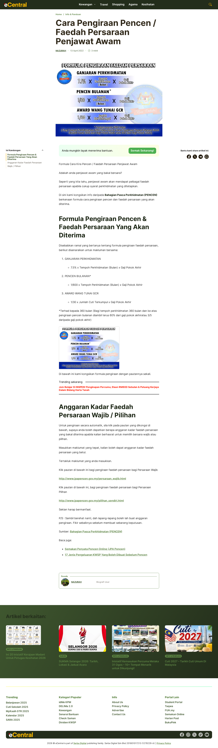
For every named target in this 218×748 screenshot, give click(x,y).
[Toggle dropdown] (95, 4)
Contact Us (118, 714)
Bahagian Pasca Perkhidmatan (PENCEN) (96, 531)
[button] (25, 151)
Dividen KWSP (67, 722)
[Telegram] (201, 156)
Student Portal (173, 702)
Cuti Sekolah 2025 (17, 706)
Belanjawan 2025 (16, 702)
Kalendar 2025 (15, 715)
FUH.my (170, 710)
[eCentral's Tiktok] (200, 734)
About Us (117, 702)
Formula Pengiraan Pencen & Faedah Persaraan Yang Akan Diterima (22, 156)
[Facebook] (189, 156)
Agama (133, 4)
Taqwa (169, 706)
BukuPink (170, 722)
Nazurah (61, 50)
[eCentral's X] (194, 734)
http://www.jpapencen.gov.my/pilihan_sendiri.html (91, 500)
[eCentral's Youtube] (207, 734)
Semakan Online (174, 714)
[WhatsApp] (206, 156)
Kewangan (65, 710)
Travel (104, 4)
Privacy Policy (120, 706)
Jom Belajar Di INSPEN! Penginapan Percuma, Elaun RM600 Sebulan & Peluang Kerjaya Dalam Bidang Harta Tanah (109, 388)
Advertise (118, 710)
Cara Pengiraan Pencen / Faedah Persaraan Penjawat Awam (106, 32)
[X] (195, 156)
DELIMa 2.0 (66, 706)
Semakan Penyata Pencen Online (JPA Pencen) (95, 549)
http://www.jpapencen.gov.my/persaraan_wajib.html (92, 478)
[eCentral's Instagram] (188, 734)
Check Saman (67, 718)
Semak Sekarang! (142, 150)
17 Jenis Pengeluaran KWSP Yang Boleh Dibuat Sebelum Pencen (106, 554)
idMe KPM (65, 702)
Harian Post (172, 718)
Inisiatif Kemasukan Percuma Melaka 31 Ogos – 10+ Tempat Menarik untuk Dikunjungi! (135, 665)
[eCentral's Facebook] (182, 734)
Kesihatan (148, 4)
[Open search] (210, 4)
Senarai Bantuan (69, 714)
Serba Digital (79, 743)
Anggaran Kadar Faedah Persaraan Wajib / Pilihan (24, 164)
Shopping (118, 4)
